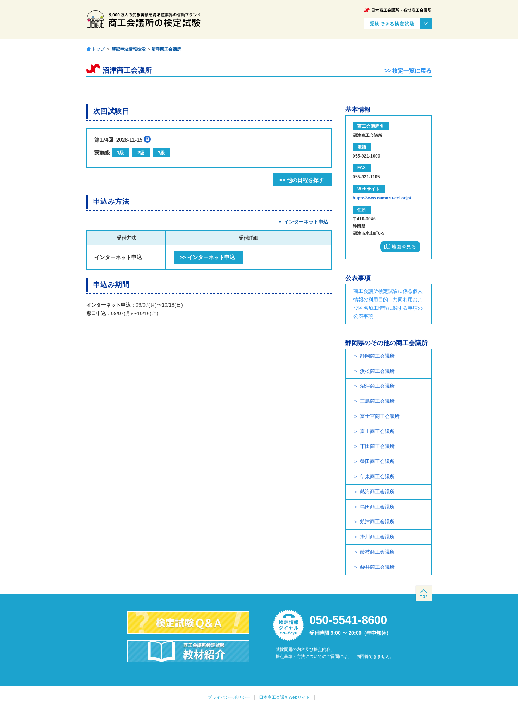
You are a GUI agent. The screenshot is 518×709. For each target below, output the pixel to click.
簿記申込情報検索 (129, 49)
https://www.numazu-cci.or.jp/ (382, 198)
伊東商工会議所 (377, 476)
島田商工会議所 (377, 507)
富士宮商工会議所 (380, 416)
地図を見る (403, 246)
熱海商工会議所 (377, 491)
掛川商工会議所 (377, 537)
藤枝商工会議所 (377, 552)
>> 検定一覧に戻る (408, 71)
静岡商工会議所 (377, 356)
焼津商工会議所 (377, 521)
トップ (98, 49)
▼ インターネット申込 (303, 221)
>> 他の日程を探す (301, 180)
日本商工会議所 (398, 10)
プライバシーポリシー (229, 697)
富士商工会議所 (377, 431)
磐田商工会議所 (377, 461)
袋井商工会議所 (377, 567)
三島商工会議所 (377, 401)
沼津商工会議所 (166, 49)
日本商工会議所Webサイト (284, 697)
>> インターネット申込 (207, 257)
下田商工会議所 (377, 446)
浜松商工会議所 (377, 371)
